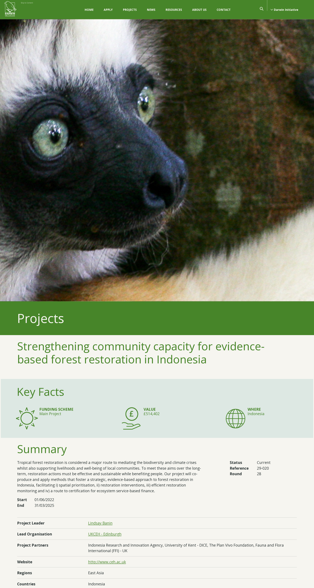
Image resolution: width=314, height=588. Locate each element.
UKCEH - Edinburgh (105, 534)
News (151, 10)
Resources (174, 10)
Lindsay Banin (100, 523)
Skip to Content (27, 3)
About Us (199, 10)
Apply (108, 10)
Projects (130, 10)
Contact (224, 10)
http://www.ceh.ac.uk (107, 561)
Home (89, 10)
